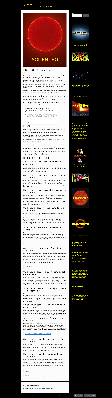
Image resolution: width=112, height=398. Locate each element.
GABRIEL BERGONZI (61, 2)
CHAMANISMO (50, 2)
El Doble (27, 371)
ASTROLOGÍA (49, 6)
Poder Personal (29, 243)
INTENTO (30, 5)
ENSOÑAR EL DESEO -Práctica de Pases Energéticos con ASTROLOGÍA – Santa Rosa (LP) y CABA (44, 376)
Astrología (27, 375)
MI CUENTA (71, 2)
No (81, 395)
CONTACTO (78, 2)
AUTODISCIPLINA (30, 267)
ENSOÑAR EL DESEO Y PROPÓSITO (32, 378)
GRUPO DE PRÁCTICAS (39, 6)
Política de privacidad (90, 395)
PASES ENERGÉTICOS (38, 2)
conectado (36, 388)
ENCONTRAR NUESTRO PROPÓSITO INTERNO (38, 334)
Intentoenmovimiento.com (78, 252)
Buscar (74, 13)
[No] (110, 395)
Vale (76, 395)
